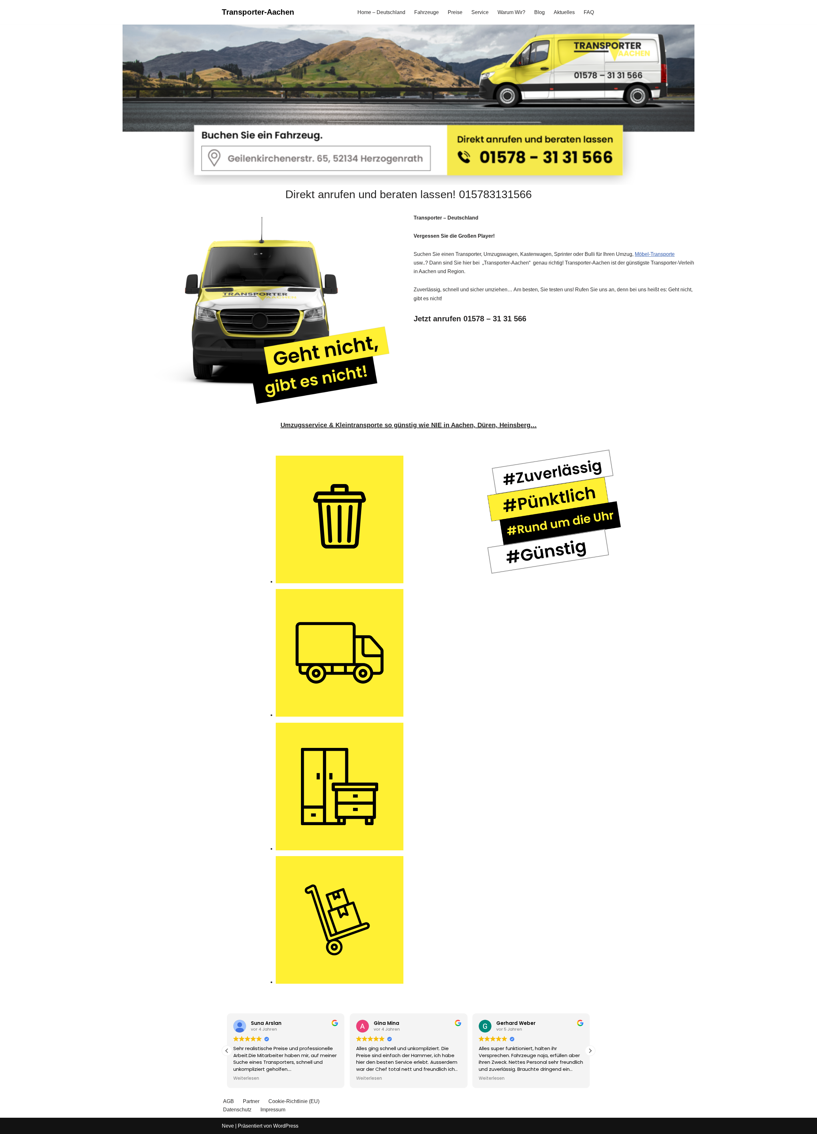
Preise (455, 12)
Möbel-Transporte (655, 254)
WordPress (285, 1126)
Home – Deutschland (381, 12)
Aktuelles (564, 12)
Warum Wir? (511, 12)
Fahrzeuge (426, 12)
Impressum (272, 1109)
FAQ (589, 12)
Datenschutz (237, 1109)
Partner (251, 1101)
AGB (228, 1101)
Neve (228, 1126)
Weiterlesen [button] (246, 1078)
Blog (539, 12)
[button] (590, 1051)
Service (480, 12)
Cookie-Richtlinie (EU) (293, 1101)
